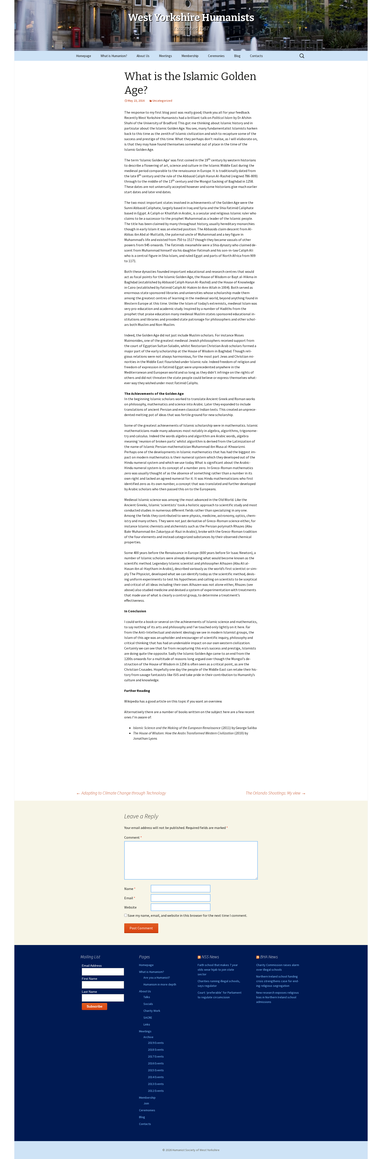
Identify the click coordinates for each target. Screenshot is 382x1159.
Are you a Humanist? (156, 978)
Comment (133, 837)
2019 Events (156, 1043)
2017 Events (156, 1056)
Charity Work (151, 1011)
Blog (237, 56)
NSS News (210, 956)
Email (129, 898)
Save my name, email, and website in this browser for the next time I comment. (187, 915)
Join (146, 1103)
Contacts (256, 56)
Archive (148, 1037)
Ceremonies (216, 56)
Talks (146, 997)
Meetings (165, 56)
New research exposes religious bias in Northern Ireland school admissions (277, 997)
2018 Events (156, 1050)
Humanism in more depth (159, 984)
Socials (148, 1004)
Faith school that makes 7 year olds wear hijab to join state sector (218, 969)
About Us (143, 56)
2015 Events (156, 1070)
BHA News (269, 956)
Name (130, 888)
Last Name (89, 991)
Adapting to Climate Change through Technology (121, 793)
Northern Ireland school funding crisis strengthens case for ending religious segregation (277, 981)
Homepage (83, 56)
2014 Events (156, 1077)
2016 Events (156, 1063)
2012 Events (156, 1091)
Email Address (92, 965)
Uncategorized (162, 101)
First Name (89, 978)
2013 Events (156, 1084)
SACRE (147, 1018)
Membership (190, 56)
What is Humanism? (114, 56)
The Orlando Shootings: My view (276, 793)
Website (130, 907)
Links (146, 1024)
